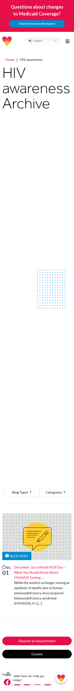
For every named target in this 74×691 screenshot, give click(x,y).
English (37, 41)
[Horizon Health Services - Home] (7, 41)
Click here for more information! (37, 23)
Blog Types (20, 492)
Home (9, 59)
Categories (54, 492)
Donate (37, 654)
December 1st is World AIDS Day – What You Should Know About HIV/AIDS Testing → (39, 572)
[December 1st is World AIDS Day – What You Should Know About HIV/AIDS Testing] (37, 537)
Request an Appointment (37, 641)
